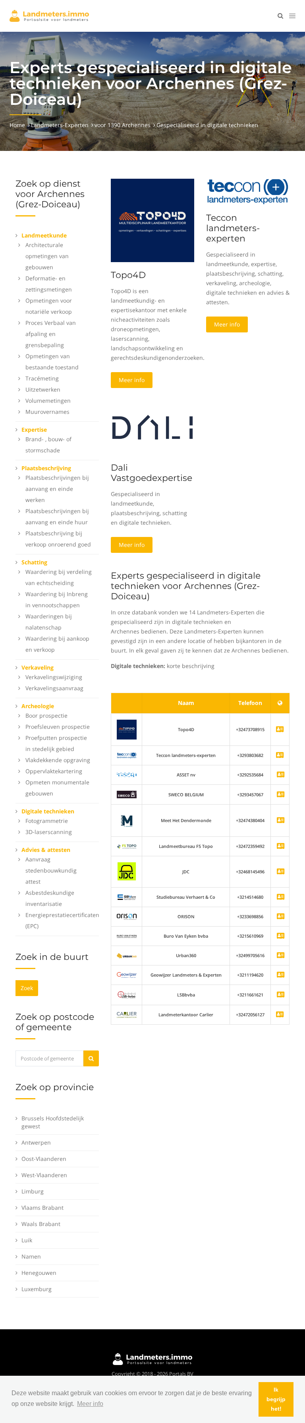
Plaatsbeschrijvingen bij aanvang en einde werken (57, 489)
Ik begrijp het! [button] (276, 1399)
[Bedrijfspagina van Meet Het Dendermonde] (280, 821)
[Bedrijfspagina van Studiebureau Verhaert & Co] (280, 897)
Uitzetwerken (42, 389)
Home (17, 125)
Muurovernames (47, 411)
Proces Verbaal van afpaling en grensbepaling (50, 334)
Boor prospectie (46, 715)
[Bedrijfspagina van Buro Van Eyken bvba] (280, 936)
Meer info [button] (90, 1403)
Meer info (132, 380)
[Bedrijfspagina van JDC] (280, 872)
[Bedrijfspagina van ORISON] (280, 917)
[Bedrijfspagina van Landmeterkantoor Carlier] (127, 1015)
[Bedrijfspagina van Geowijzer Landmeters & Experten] (280, 975)
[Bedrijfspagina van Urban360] (280, 956)
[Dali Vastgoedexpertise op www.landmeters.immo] (152, 427)
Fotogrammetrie (46, 820)
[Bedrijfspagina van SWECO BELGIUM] (280, 795)
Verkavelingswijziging (53, 677)
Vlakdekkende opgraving (57, 760)
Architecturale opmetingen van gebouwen (47, 256)
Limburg (32, 1191)
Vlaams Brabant (42, 1207)
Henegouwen (38, 1272)
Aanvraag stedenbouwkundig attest (51, 870)
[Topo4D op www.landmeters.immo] (152, 220)
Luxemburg (36, 1289)
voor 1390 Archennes (123, 125)
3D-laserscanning (48, 832)
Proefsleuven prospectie (57, 726)
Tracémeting (42, 378)
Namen (31, 1256)
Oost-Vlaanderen (43, 1158)
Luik (26, 1240)
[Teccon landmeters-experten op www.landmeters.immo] (248, 191)
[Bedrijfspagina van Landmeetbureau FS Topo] (280, 847)
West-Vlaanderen (44, 1175)
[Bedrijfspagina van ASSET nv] (280, 775)
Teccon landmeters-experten (233, 228)
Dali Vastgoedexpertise (151, 472)
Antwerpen (36, 1142)
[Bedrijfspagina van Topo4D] (127, 729)
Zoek (27, 988)
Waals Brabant (40, 1224)
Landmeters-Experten (60, 125)
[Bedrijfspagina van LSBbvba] (280, 995)
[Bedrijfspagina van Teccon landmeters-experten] (127, 755)
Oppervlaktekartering (53, 771)
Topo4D (128, 275)
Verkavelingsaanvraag (54, 688)
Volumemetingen (48, 400)
